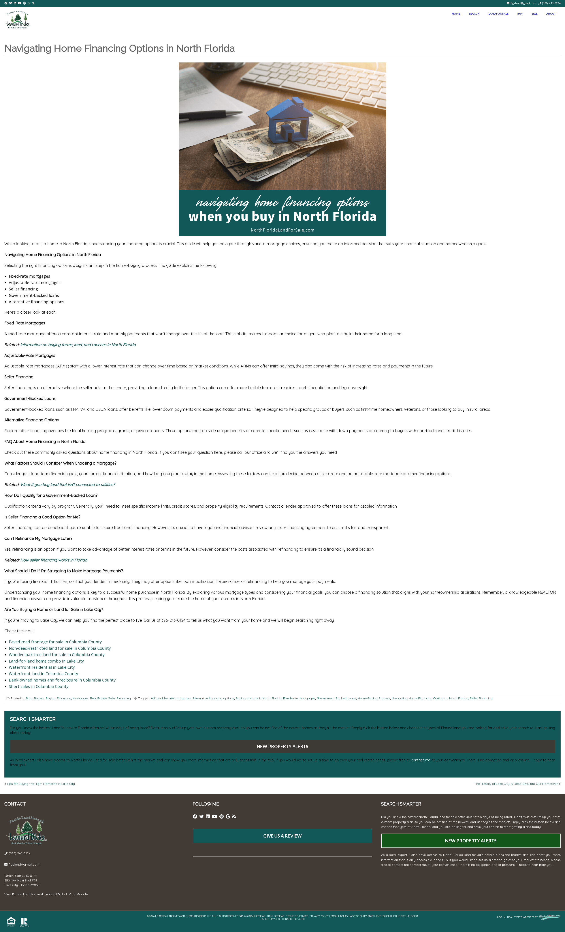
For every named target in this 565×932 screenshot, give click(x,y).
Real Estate (98, 698)
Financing (64, 698)
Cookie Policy (339, 916)
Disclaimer (390, 916)
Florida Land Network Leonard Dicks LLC (42, 894)
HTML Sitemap (275, 916)
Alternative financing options (213, 698)
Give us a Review (282, 835)
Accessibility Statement (365, 916)
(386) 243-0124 (551, 3)
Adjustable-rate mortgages (171, 698)
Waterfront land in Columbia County (43, 673)
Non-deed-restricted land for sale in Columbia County (60, 648)
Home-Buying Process (374, 698)
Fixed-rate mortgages (299, 698)
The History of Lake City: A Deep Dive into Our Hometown (516, 784)
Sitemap (260, 916)
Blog (29, 698)
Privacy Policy (319, 916)
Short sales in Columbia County (38, 686)
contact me (420, 760)
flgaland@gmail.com (523, 3)
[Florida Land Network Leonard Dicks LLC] (17, 19)
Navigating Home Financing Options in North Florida (430, 698)
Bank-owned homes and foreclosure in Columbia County (62, 680)
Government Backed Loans (336, 698)
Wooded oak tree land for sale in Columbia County (57, 654)
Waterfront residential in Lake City (42, 667)
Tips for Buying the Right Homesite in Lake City (41, 784)
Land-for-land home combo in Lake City (46, 661)
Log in (501, 917)
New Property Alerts (282, 746)
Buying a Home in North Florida (259, 698)
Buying (50, 698)
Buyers (39, 698)
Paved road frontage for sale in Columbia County (55, 641)
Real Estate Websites (520, 917)
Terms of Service (297, 916)
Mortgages (81, 698)
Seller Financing (119, 698)
